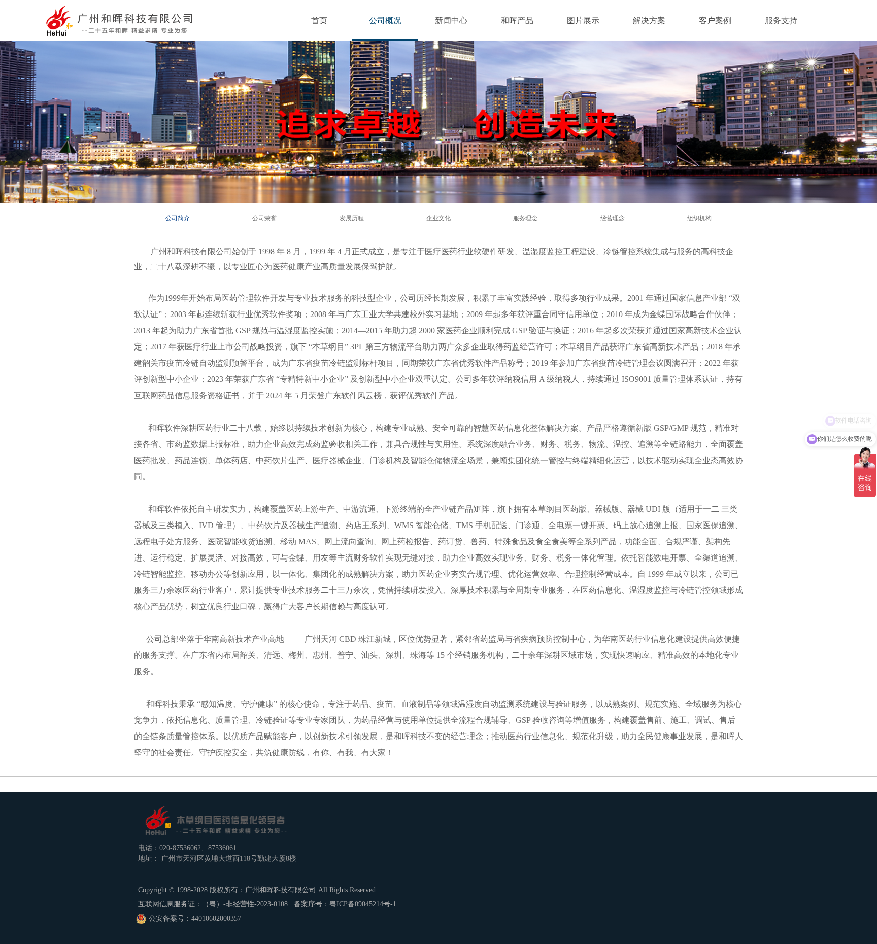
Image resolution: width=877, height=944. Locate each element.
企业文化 (438, 218)
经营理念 (612, 218)
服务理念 (525, 218)
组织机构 (699, 218)
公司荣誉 (264, 218)
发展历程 (352, 218)
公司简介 (177, 218)
